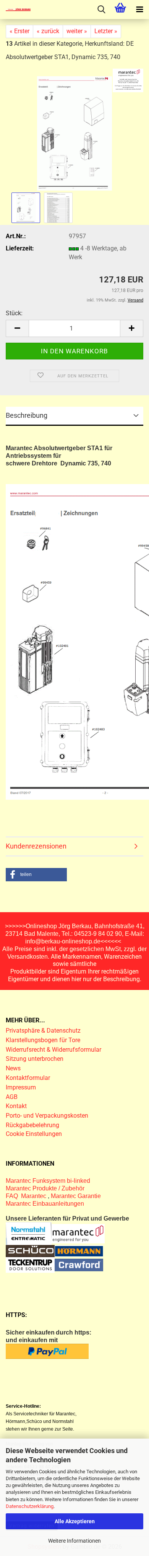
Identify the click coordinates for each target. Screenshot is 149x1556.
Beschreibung (26, 415)
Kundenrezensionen (36, 846)
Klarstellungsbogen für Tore (43, 1040)
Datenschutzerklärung (29, 1506)
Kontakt (16, 1106)
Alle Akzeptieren (75, 1521)
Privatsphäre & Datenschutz (44, 1030)
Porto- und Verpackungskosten (47, 1115)
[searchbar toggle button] (101, 9)
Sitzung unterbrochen (34, 1058)
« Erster (19, 31)
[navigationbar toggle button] (139, 9)
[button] (17, 328)
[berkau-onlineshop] (15, 9)
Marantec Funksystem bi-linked (48, 1180)
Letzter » (105, 31)
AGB (12, 1096)
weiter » (76, 31)
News (13, 1068)
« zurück (48, 31)
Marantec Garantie (76, 1196)
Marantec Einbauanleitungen (45, 1203)
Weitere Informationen (74, 1541)
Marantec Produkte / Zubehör (45, 1188)
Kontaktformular (28, 1077)
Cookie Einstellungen (34, 1133)
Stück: (14, 313)
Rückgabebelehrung (32, 1125)
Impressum (21, 1087)
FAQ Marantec (27, 1196)
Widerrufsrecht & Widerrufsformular (53, 1049)
